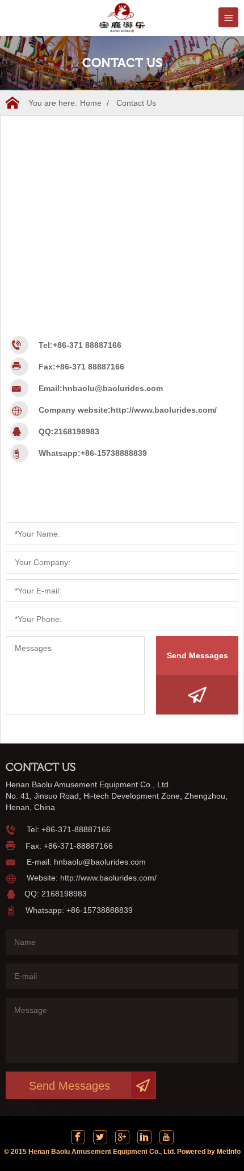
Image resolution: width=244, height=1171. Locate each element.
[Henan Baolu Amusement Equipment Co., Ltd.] (122, 17)
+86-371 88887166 (87, 345)
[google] (122, 1137)
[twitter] (100, 1137)
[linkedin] (144, 1137)
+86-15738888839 (114, 453)
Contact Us (136, 102)
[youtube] (166, 1137)
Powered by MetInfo (209, 1152)
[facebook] (78, 1137)
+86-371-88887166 (76, 829)
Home (91, 102)
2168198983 (76, 431)
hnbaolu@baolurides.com (112, 388)
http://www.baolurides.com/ (164, 409)
